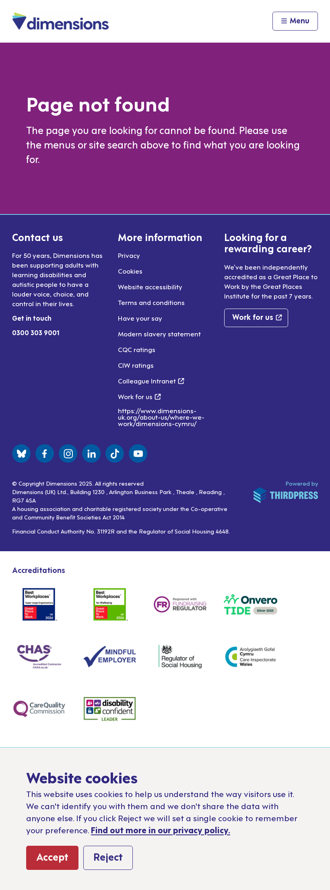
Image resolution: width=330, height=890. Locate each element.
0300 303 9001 (36, 332)
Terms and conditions (151, 302)
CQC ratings (136, 349)
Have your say (140, 318)
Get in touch (32, 318)
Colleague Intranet (151, 380)
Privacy (129, 255)
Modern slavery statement (159, 333)
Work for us (139, 396)
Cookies (130, 271)
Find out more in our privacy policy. (160, 830)
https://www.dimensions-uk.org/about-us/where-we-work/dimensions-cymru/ (161, 416)
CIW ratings (136, 365)
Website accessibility (150, 286)
